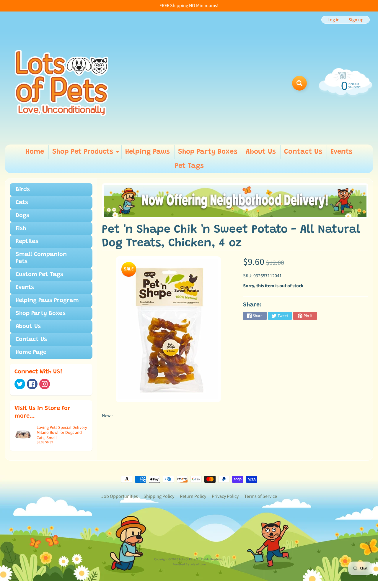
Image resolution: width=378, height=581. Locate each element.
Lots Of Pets (187, 559)
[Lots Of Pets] (61, 83)
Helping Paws (147, 151)
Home (35, 151)
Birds (23, 190)
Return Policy (193, 496)
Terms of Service (260, 496)
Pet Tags (189, 166)
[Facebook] (32, 384)
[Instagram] (44, 384)
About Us (261, 151)
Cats (22, 203)
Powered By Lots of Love (189, 564)
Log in (334, 19)
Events (341, 151)
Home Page (31, 352)
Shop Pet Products (86, 153)
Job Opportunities (119, 496)
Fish (21, 229)
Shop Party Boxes (207, 151)
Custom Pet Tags (39, 275)
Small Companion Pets (41, 258)
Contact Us (303, 151)
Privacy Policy (225, 496)
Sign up (356, 19)
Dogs (22, 216)
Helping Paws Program (47, 300)
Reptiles (27, 241)
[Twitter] (19, 384)
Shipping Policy (159, 496)
